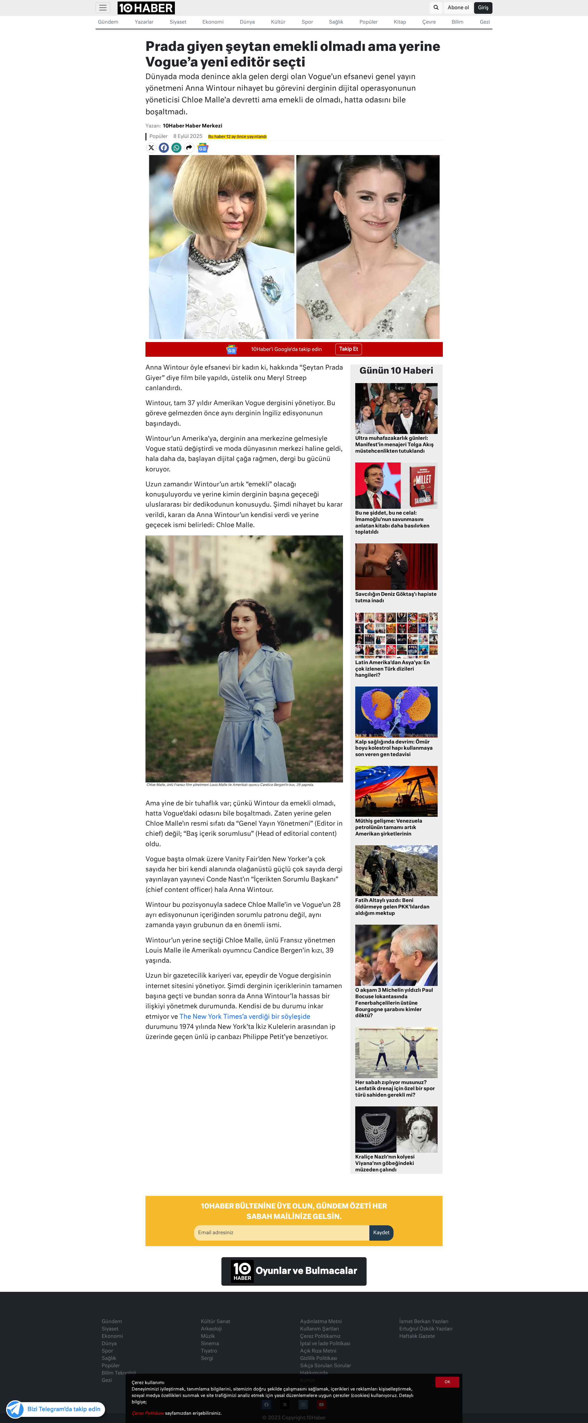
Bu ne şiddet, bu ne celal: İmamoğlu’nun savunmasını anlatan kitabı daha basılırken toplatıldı (392, 523)
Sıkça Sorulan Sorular (325, 1366)
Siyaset (178, 22)
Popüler (369, 22)
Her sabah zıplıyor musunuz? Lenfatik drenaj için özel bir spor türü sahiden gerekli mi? (395, 1089)
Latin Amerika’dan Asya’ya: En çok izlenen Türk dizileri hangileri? (392, 669)
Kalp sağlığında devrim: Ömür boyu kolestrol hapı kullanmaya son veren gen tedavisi (394, 749)
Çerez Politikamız (320, 1336)
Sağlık (336, 22)
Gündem (108, 22)
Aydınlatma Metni (321, 1321)
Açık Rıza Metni (318, 1351)
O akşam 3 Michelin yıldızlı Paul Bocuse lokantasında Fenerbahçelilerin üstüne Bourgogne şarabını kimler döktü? (394, 1003)
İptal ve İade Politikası (325, 1343)
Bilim (458, 22)
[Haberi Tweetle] (151, 147)
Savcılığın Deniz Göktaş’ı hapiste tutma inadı (396, 597)
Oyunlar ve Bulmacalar (305, 1271)
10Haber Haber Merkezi (192, 126)
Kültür (278, 22)
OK (447, 1382)
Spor (307, 22)
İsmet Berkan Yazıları (423, 1321)
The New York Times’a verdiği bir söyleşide (244, 1017)
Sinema (210, 1343)
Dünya (247, 22)
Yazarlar (144, 22)
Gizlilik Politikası (318, 1358)
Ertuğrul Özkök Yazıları (425, 1329)
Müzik (208, 1336)
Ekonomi (213, 22)
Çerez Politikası (148, 1413)
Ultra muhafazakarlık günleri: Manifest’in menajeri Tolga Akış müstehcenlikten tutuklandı (394, 445)
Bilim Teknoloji (119, 1373)
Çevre (429, 22)
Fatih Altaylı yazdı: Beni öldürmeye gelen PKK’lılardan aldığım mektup (392, 907)
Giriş (483, 8)
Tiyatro (209, 1351)
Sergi (207, 1358)
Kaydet (381, 1233)
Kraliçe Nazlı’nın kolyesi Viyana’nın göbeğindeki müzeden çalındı (385, 1164)
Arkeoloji (211, 1329)
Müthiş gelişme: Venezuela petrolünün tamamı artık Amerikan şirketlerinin (388, 828)
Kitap (400, 22)
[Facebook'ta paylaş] (164, 147)
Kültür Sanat (215, 1321)
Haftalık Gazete (417, 1336)
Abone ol (458, 8)
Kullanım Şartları (319, 1329)
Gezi (485, 22)
